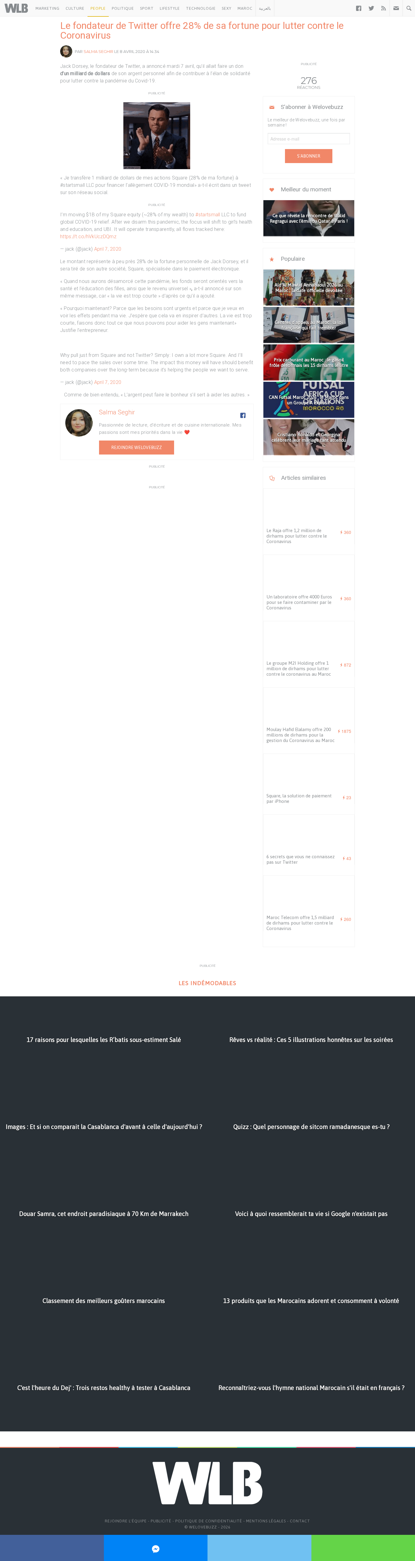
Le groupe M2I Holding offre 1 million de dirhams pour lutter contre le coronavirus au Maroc (298, 668)
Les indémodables (207, 983)
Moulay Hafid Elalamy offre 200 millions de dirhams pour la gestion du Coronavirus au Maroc (300, 735)
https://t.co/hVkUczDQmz (88, 236)
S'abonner (308, 156)
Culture (75, 8)
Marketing (48, 8)
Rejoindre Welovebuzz (136, 447)
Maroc (245, 8)
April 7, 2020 (108, 249)
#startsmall (207, 215)
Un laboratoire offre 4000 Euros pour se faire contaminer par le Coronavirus (299, 602)
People (98, 8)
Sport (147, 8)
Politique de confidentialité (208, 1521)
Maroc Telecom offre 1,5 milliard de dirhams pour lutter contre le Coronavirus (300, 923)
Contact (300, 1521)
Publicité (161, 1521)
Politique (123, 8)
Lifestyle (170, 8)
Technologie (201, 8)
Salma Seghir (98, 51)
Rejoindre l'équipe (126, 1521)
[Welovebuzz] (16, 8)
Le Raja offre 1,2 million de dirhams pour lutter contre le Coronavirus (296, 536)
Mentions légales (266, 1521)
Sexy (227, 8)
